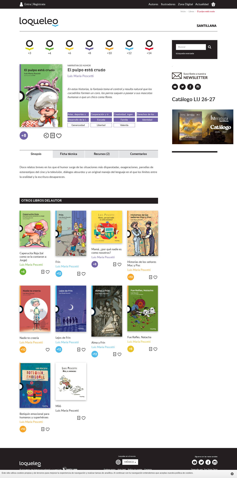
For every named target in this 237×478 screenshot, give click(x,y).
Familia (124, 120)
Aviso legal (122, 469)
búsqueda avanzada (185, 53)
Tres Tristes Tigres (210, 469)
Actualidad (202, 4)
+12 (129, 53)
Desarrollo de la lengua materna (78, 120)
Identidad (147, 120)
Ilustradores (168, 4)
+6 (69, 53)
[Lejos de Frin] (71, 309)
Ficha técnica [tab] (68, 154)
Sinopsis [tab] (36, 154)
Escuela (101, 120)
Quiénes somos (109, 469)
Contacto (148, 469)
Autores (153, 4)
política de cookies (184, 473)
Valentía (124, 125)
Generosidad (78, 125)
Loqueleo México (39, 22)
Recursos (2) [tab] (102, 154)
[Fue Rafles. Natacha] (142, 308)
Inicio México (213, 4)
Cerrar (232, 473)
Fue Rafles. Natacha (139, 337)
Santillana (207, 25)
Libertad (101, 125)
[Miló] (71, 381)
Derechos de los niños (147, 114)
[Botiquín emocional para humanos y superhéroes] (35, 385)
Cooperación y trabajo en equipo (101, 114)
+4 (49, 53)
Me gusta (58, 136)
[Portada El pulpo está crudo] (41, 95)
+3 (29, 53)
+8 (89, 53)
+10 (109, 53)
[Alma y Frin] (106, 311)
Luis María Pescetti (80, 76)
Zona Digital (185, 4)
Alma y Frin (98, 342)
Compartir (46, 135)
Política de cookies (135, 469)
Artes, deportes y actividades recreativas (78, 114)
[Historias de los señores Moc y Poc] (142, 233)
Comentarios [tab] (138, 154)
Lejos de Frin (63, 337)
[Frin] (71, 233)
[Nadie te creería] (35, 309)
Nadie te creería (29, 338)
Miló (58, 406)
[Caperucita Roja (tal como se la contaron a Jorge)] (35, 229)
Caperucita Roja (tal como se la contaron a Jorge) (33, 257)
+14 (149, 53)
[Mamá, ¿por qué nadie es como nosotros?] (106, 227)
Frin (58, 262)
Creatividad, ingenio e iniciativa (124, 114)
